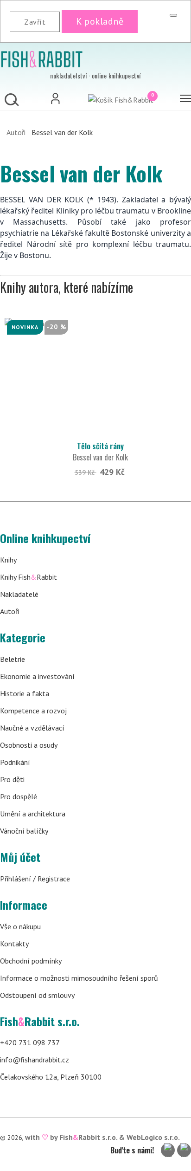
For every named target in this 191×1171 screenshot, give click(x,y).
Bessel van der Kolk (100, 457)
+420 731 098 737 (30, 1042)
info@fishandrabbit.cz (34, 1059)
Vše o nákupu (20, 926)
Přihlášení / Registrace (35, 878)
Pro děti (12, 779)
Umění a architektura (32, 813)
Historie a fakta (24, 693)
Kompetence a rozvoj (33, 710)
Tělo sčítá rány (100, 446)
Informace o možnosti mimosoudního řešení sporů (79, 978)
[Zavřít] (173, 15)
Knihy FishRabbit (28, 577)
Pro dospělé (18, 796)
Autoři (15, 132)
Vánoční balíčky (24, 830)
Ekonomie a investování (37, 676)
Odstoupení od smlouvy (37, 995)
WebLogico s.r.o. (153, 1137)
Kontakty (14, 943)
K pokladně (99, 21)
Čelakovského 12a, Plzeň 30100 (51, 1076)
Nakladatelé (19, 594)
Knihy (8, 559)
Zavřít (34, 21)
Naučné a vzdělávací (32, 727)
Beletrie (12, 659)
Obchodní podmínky (31, 960)
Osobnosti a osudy (28, 745)
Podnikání (15, 762)
